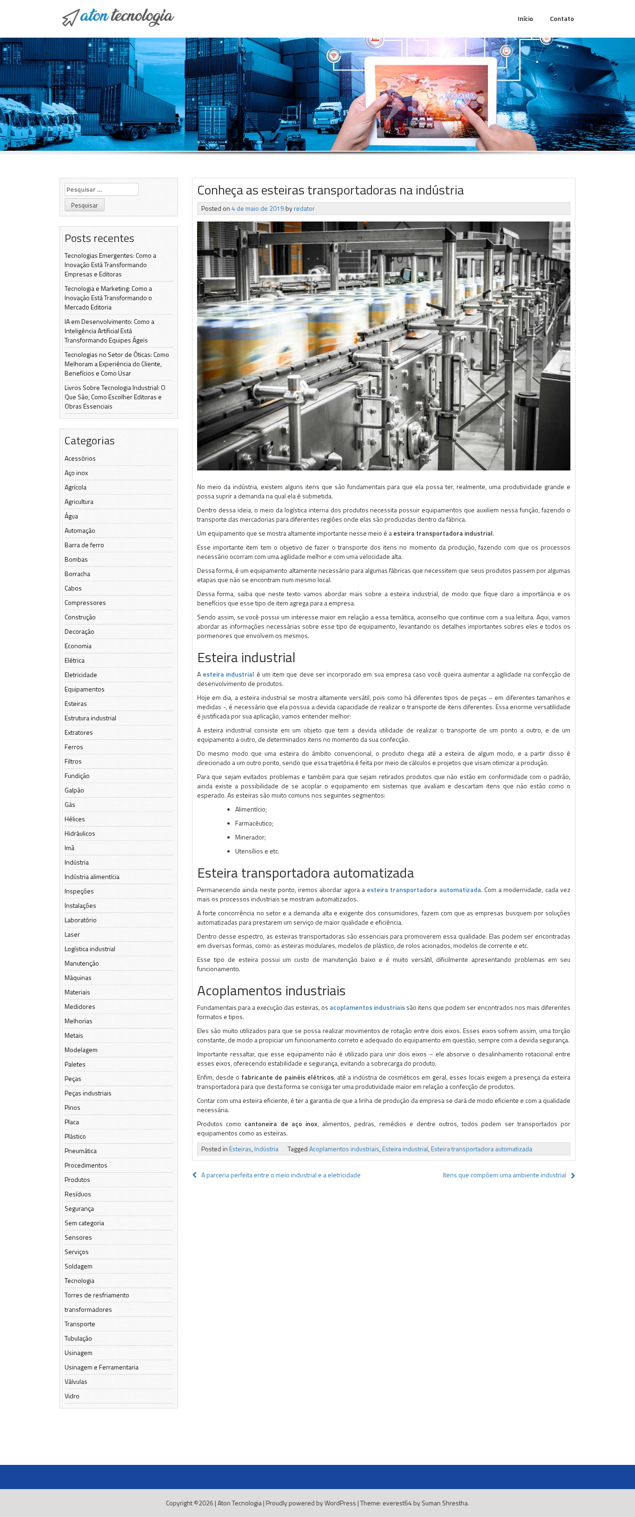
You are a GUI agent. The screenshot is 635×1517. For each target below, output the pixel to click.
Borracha (77, 573)
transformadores (88, 1309)
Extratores (79, 732)
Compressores (85, 602)
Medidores (80, 1006)
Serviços (77, 1251)
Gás (70, 804)
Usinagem (79, 1352)
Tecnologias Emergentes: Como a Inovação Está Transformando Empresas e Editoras (110, 264)
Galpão (74, 790)
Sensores (78, 1237)
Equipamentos (85, 689)
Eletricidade (81, 674)
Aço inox (76, 472)
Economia (78, 646)
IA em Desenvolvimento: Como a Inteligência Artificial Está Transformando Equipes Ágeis (109, 330)
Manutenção (82, 963)
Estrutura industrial (90, 718)
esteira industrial (228, 674)
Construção (80, 617)
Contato (562, 18)
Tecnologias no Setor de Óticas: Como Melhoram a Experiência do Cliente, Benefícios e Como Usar (117, 363)
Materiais (77, 992)
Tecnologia (79, 1280)
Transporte (80, 1324)
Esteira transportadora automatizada (481, 1149)
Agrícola (75, 487)
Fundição (77, 775)
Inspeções (79, 891)
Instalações (80, 905)
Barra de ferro (84, 545)
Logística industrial (90, 948)
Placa (72, 1122)
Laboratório (81, 920)
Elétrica (75, 660)
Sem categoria (84, 1223)
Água (71, 516)
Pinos (72, 1107)
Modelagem (81, 1049)
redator (304, 208)
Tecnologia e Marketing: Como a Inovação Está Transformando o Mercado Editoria (108, 297)
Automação (80, 530)
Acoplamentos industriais (344, 1149)
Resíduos (78, 1194)
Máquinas (78, 977)
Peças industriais (88, 1093)
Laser (72, 934)
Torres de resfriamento (97, 1295)
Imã (69, 847)
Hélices (75, 819)
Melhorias (79, 1021)
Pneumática (81, 1150)
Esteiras (76, 703)
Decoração (79, 631)
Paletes (75, 1064)
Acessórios (80, 458)
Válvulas (76, 1381)
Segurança (79, 1208)
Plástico (75, 1136)
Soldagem (79, 1266)
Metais (74, 1035)
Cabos (73, 588)
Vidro (72, 1396)
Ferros (74, 747)
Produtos (77, 1179)
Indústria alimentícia (92, 876)
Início (525, 18)
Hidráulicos (80, 833)
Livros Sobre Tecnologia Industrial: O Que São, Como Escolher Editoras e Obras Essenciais (115, 397)
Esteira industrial (405, 1149)
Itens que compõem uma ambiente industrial (504, 1175)
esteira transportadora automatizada (424, 889)
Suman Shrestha (445, 1503)
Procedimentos (86, 1165)
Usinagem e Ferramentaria (102, 1367)
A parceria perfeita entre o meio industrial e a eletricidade (281, 1175)
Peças (73, 1078)
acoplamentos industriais (368, 1007)
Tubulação (78, 1338)
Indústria (77, 862)
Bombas (76, 559)
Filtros (73, 761)
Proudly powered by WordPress (311, 1503)
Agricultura (79, 501)
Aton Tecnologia (240, 1503)
